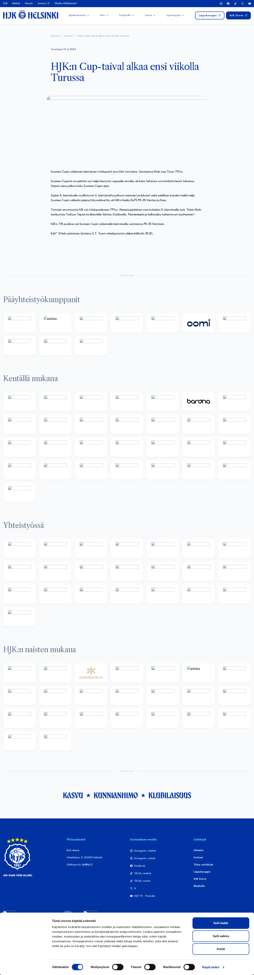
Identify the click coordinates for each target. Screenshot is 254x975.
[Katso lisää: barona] (198, 402)
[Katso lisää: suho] (162, 594)
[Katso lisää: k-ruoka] (91, 470)
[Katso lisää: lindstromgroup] (55, 571)
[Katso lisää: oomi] (198, 323)
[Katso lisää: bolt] (234, 323)
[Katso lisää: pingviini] (91, 402)
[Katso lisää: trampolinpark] (19, 548)
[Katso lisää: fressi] (91, 695)
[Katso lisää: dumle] (19, 470)
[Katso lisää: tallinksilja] (19, 346)
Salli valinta (221, 936)
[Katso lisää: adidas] (55, 323)
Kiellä (221, 949)
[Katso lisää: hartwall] (91, 323)
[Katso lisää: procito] (198, 594)
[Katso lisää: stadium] (55, 346)
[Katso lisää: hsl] (198, 447)
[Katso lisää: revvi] (19, 323)
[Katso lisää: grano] (55, 470)
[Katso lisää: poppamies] (55, 548)
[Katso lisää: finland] (234, 695)
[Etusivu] (30, 14)
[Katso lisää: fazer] (234, 447)
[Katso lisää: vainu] (234, 673)
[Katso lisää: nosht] (91, 548)
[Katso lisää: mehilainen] (91, 346)
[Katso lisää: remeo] (234, 470)
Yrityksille (125, 15)
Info (102, 15)
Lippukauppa (202, 872)
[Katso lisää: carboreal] (55, 402)
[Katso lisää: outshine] (127, 571)
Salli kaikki (220, 923)
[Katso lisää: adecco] (234, 402)
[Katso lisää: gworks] (19, 594)
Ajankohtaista (77, 15)
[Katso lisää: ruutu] (162, 323)
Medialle (199, 886)
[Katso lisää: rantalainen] (55, 673)
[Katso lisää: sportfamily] (198, 571)
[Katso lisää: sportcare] (127, 594)
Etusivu (55, 36)
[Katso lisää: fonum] (19, 695)
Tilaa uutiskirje (203, 864)
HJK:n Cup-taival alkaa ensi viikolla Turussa (103, 36)
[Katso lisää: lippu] (234, 571)
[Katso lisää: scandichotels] (19, 493)
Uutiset (68, 36)
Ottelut (198, 850)
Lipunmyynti (173, 15)
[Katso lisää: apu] (162, 424)
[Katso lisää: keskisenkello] (91, 673)
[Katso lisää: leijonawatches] (127, 424)
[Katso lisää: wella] (127, 695)
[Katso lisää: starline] (234, 424)
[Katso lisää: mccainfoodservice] (198, 548)
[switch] (117, 967)
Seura (148, 15)
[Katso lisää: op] (127, 323)
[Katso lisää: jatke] (91, 424)
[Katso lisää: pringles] (19, 571)
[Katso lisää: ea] (127, 470)
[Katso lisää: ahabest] (91, 594)
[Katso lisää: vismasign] (198, 470)
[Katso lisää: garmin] (162, 571)
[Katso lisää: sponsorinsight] (19, 617)
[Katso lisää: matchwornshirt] (55, 594)
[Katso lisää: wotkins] (234, 548)
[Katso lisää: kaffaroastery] (162, 548)
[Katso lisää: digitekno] (55, 424)
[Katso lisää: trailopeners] (127, 402)
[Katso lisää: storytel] (19, 424)
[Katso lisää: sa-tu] (91, 571)
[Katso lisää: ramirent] (162, 447)
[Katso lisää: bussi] (55, 447)
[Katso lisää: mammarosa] (234, 594)
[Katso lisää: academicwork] (91, 447)
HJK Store (200, 879)
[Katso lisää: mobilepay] (19, 402)
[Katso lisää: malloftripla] (127, 447)
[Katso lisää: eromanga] (127, 548)
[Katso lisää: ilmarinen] (19, 447)
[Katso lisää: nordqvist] (162, 402)
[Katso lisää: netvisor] (162, 470)
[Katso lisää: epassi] (162, 695)
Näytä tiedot (210, 967)
